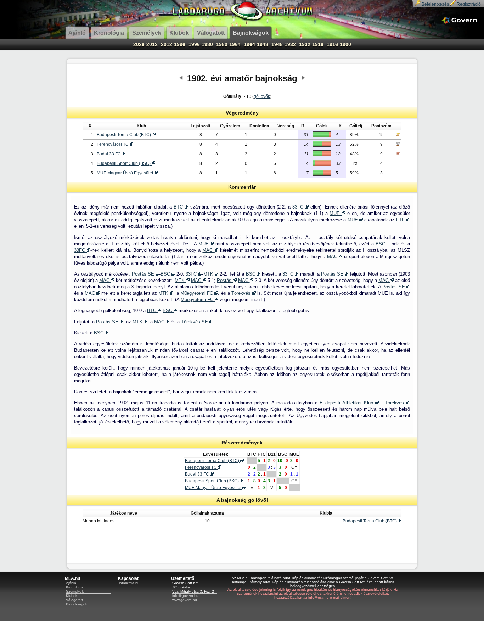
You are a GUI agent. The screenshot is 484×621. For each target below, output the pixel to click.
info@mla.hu (129, 583)
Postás (225, 280)
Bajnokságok (76, 604)
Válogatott (74, 600)
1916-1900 (339, 44)
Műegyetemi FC (197, 293)
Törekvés (241, 293)
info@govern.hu (185, 596)
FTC (401, 219)
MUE (336, 213)
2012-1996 (173, 44)
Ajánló (71, 583)
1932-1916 (311, 44)
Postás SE (144, 274)
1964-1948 (256, 44)
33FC (298, 207)
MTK (209, 274)
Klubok (71, 596)
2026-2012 (145, 44)
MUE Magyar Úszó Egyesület (125, 173)
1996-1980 (200, 44)
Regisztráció (468, 4)
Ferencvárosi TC (113, 144)
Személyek (75, 591)
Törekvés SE (195, 322)
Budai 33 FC (109, 153)
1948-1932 (283, 44)
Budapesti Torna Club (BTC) (124, 134)
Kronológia (75, 587)
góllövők (262, 96)
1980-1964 (228, 44)
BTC (179, 207)
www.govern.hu (184, 600)
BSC (381, 243)
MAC (208, 250)
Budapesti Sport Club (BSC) (124, 163)
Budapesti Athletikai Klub (347, 402)
